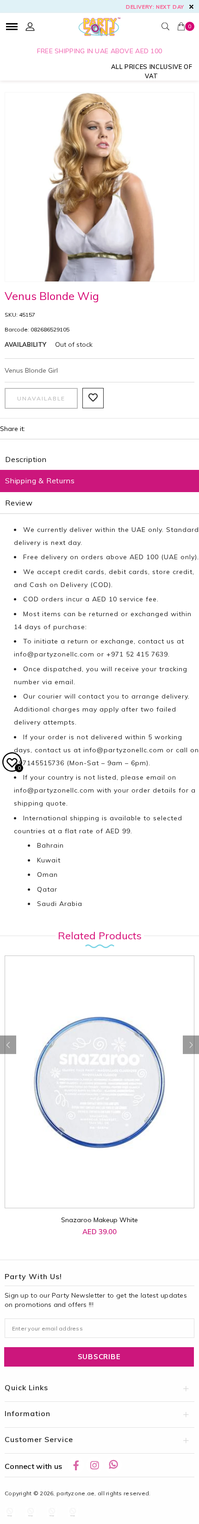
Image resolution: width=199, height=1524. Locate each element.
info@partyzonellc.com (54, 654)
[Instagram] (94, 1465)
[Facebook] (76, 1465)
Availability (25, 344)
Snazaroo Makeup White (99, 1220)
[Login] (30, 26)
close (191, 7)
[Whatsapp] (113, 1465)
